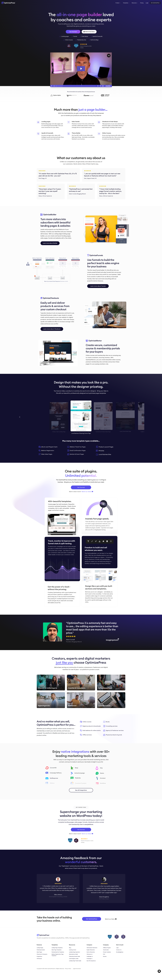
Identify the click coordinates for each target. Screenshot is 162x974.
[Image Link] (95, 255)
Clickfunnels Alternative (92, 947)
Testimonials (106, 949)
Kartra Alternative (91, 952)
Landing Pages (40, 947)
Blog (70, 947)
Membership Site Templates (58, 952)
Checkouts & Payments (42, 954)
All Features (39, 958)
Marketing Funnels (41, 949)
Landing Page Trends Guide (75, 960)
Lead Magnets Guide (73, 958)
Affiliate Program (107, 947)
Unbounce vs (89, 954)
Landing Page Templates (57, 947)
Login (117, 947)
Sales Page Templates (56, 949)
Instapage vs (89, 958)
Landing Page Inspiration (74, 952)
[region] (81, 417)
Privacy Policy (68, 968)
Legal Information (77, 968)
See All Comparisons (91, 960)
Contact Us (118, 949)
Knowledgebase (119, 952)
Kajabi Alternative (91, 949)
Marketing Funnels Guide (74, 956)
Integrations (39, 956)
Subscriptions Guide (73, 954)
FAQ (104, 954)
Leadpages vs (90, 956)
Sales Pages (39, 952)
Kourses (105, 956)
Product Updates (107, 952)
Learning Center (72, 949)
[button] (20, 417)
